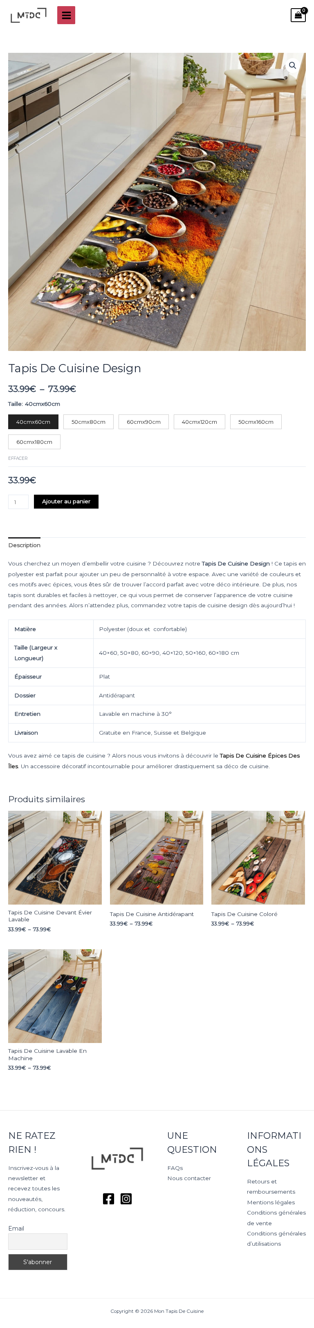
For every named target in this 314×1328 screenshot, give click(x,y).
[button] (292, 65)
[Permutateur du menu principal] (66, 15)
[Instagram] (126, 1198)
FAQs (175, 1168)
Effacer (18, 458)
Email (16, 1228)
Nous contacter (189, 1178)
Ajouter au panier (66, 501)
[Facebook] (108, 1198)
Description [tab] (24, 545)
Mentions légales (271, 1202)
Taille (15, 403)
